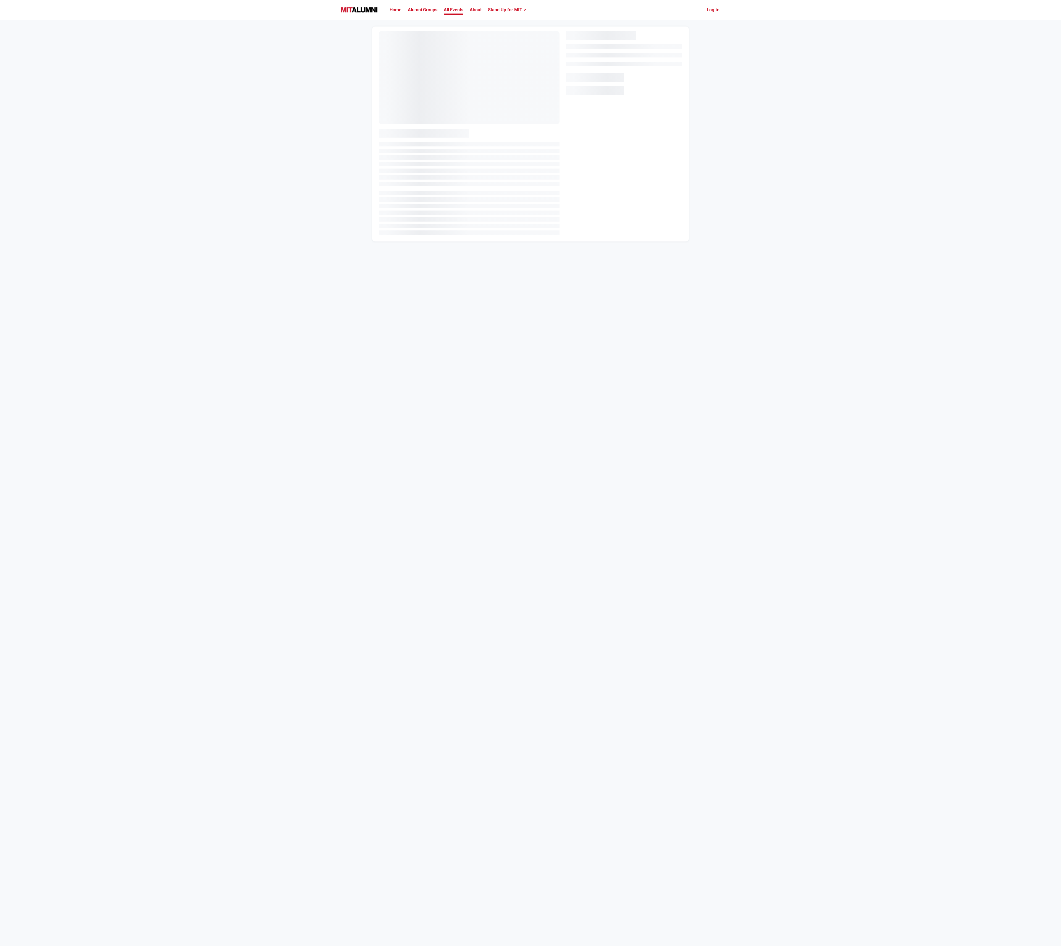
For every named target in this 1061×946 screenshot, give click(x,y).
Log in (713, 9)
